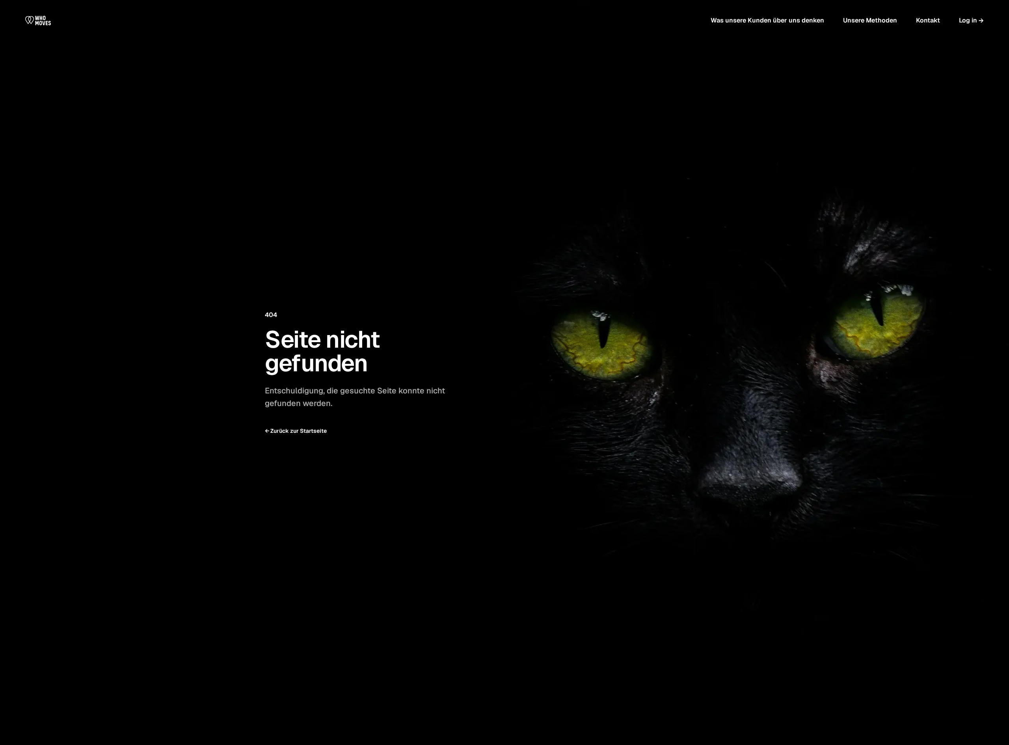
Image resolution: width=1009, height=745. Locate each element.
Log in (971, 20)
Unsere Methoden (870, 20)
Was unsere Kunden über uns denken (767, 20)
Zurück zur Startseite (296, 430)
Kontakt (928, 20)
